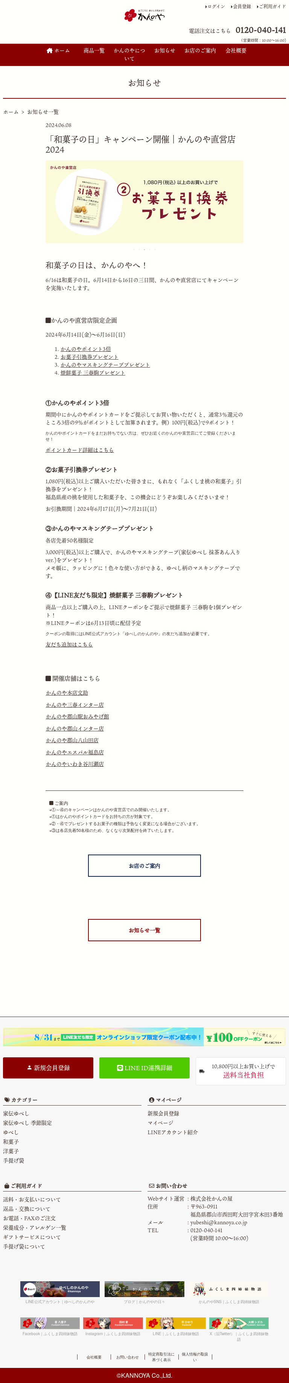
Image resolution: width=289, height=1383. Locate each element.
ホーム (61, 50)
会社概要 (235, 50)
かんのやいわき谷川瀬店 (75, 764)
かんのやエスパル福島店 (75, 752)
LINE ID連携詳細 (147, 1067)
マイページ (168, 1100)
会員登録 (242, 6)
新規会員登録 (51, 1067)
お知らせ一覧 (43, 112)
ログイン (216, 6)
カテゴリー (24, 1100)
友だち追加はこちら (69, 644)
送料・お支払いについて (32, 1199)
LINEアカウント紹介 (173, 1132)
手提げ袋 (13, 1160)
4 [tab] (150, 249)
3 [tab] (145, 249)
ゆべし (11, 1132)
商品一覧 (94, 50)
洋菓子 (11, 1151)
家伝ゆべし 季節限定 (27, 1123)
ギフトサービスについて (32, 1237)
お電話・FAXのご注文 (29, 1218)
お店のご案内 (200, 50)
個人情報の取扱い (195, 1356)
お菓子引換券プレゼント (90, 357)
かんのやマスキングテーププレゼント (105, 365)
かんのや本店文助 (67, 693)
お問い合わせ (170, 1186)
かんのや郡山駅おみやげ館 (77, 716)
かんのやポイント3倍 (86, 349)
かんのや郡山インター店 (75, 728)
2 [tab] (139, 249)
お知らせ (164, 50)
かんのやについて (129, 54)
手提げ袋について (24, 1246)
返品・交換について (26, 1209)
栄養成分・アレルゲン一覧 (34, 1227)
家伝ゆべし (16, 1113)
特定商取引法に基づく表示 (161, 1356)
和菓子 (11, 1142)
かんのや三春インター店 (75, 705)
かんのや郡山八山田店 (72, 740)
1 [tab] (134, 249)
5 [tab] (155, 249)
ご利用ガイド (272, 6)
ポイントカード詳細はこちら (80, 450)
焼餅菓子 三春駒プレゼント (93, 373)
